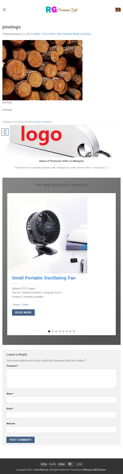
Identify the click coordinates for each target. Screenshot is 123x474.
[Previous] (13, 264)
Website (10, 423)
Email (10, 408)
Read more (23, 312)
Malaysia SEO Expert (94, 469)
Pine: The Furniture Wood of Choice (70, 34)
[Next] (109, 264)
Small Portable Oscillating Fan (44, 277)
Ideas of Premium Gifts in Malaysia (61, 161)
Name (10, 393)
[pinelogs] (42, 69)
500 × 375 (41, 34)
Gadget (25, 304)
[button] (4, 10)
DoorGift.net (41, 469)
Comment (12, 366)
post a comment (43, 122)
